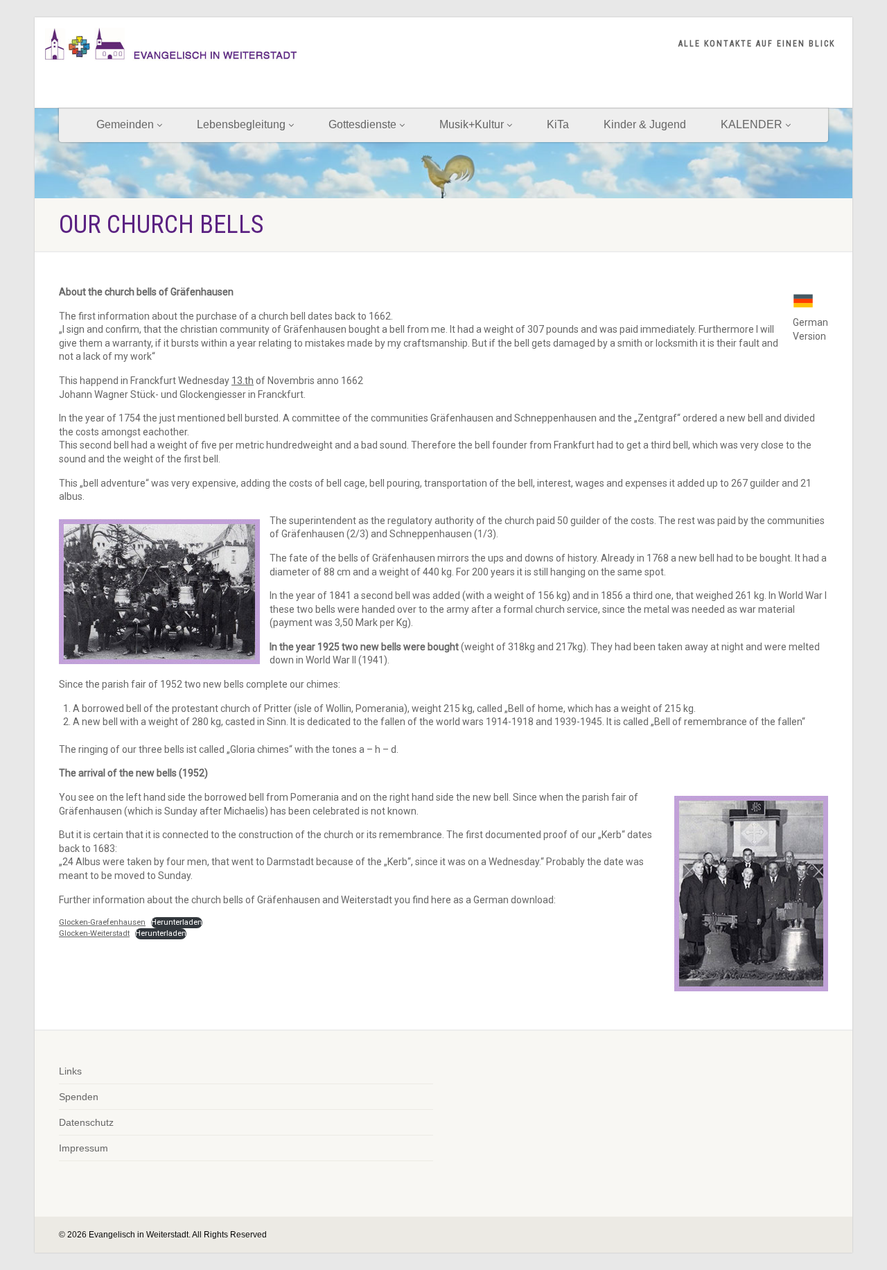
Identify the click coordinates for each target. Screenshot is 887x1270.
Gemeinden (125, 124)
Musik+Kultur (471, 124)
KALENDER (751, 124)
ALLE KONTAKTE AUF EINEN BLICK (756, 44)
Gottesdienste (362, 124)
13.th (242, 380)
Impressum (83, 1148)
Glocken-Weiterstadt (94, 933)
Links (70, 1071)
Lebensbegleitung (241, 124)
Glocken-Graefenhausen (102, 922)
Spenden (78, 1096)
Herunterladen (176, 922)
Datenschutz (86, 1122)
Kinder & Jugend (645, 124)
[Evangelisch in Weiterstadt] (171, 44)
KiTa (558, 124)
